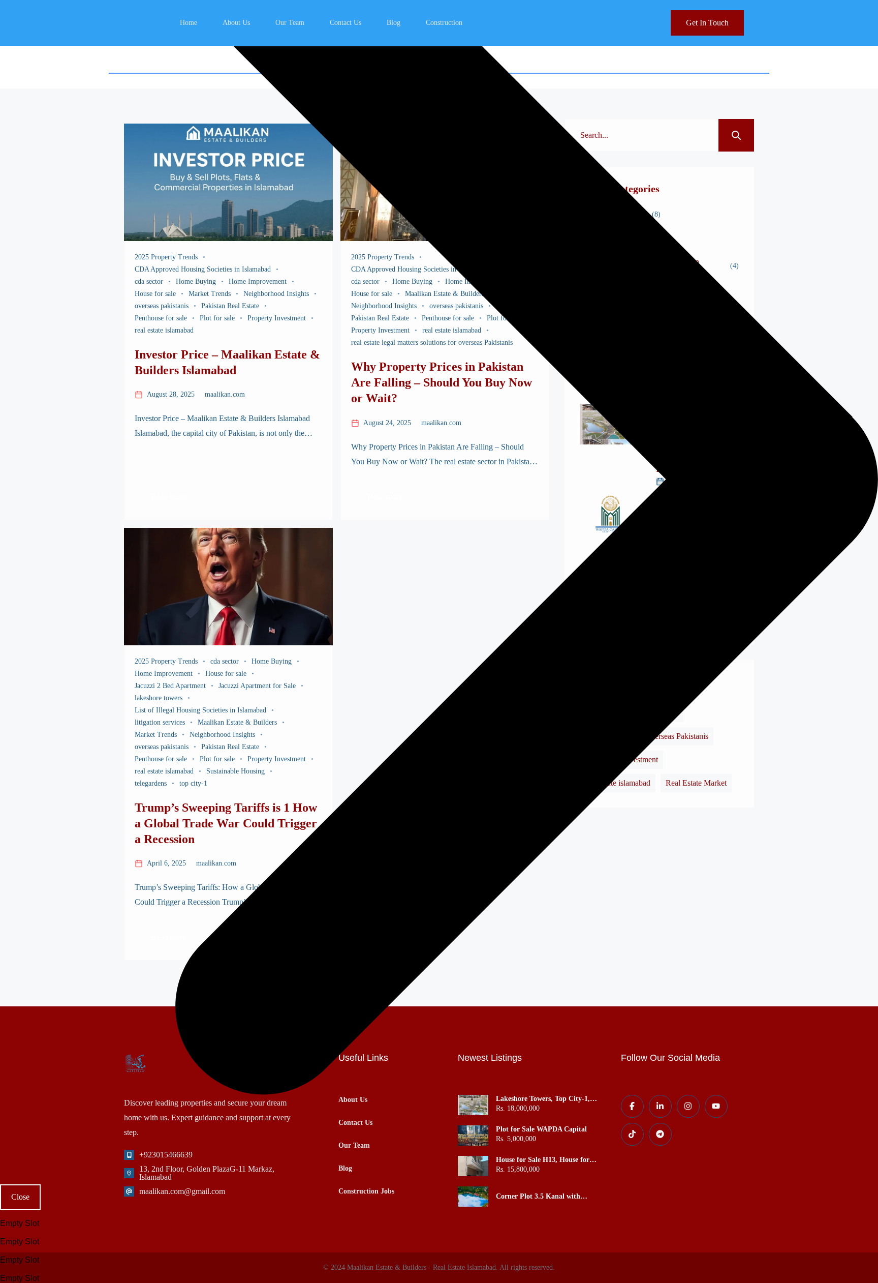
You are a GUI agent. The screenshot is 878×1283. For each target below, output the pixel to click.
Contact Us (345, 22)
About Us (236, 22)
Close (20, 1196)
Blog (393, 22)
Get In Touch (707, 22)
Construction (444, 22)
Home (188, 22)
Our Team (289, 22)
